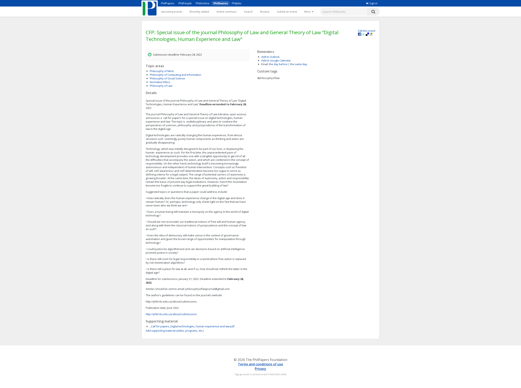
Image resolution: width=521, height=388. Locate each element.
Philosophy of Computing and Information (175, 75)
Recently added (199, 11)
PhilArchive (202, 3)
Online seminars (226, 11)
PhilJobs (237, 3)
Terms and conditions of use (260, 364)
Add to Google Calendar (276, 60)
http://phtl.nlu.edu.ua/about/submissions (171, 314)
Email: (264, 64)
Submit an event (287, 11)
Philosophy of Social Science (167, 78)
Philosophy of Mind (162, 71)
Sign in (373, 3)
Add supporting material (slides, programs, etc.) (175, 330)
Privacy (260, 368)
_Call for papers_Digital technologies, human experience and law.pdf (192, 326)
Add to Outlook (270, 57)
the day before (278, 64)
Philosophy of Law (161, 86)
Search (248, 11)
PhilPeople (185, 3)
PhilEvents (220, 3)
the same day (298, 64)
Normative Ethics (160, 82)
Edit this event (366, 31)
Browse (264, 11)
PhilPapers (167, 3)
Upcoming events (171, 11)
